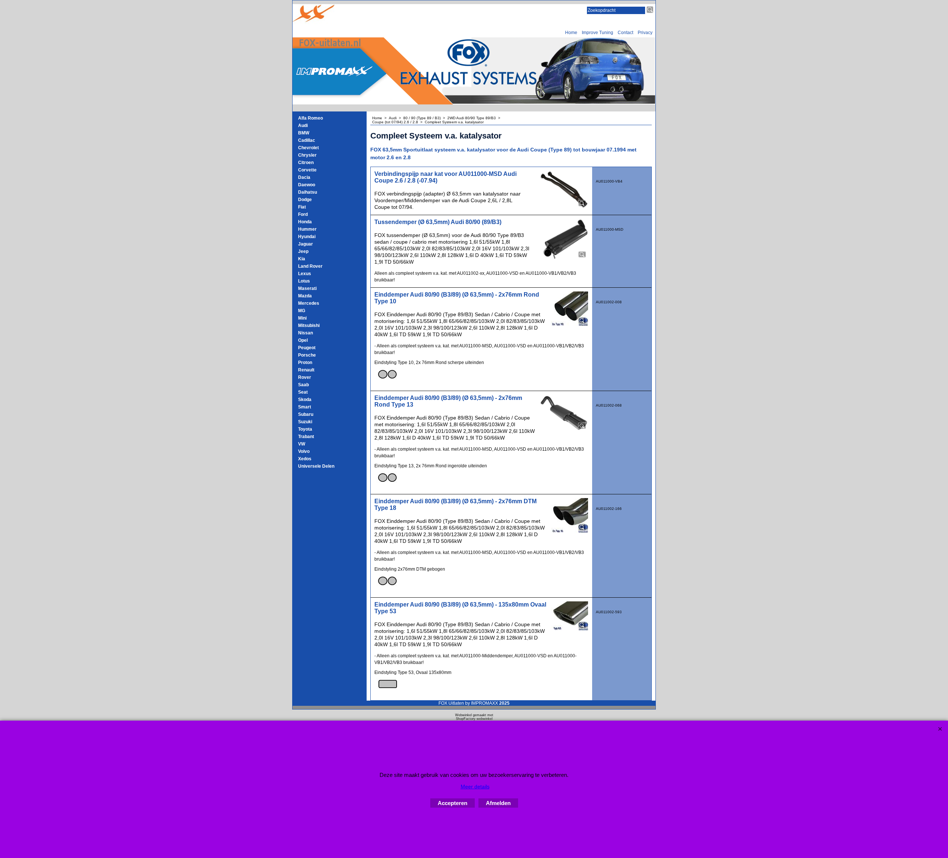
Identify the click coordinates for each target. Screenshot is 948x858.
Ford (303, 214)
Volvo (304, 451)
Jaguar (305, 244)
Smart (304, 407)
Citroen (306, 162)
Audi (303, 125)
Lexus (304, 273)
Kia (301, 258)
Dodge (305, 199)
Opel (303, 340)
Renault (306, 370)
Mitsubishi (309, 325)
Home (571, 32)
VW (301, 444)
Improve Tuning (597, 32)
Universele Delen (316, 466)
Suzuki (305, 421)
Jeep (303, 251)
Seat (303, 392)
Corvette (307, 170)
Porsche (307, 355)
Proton (305, 362)
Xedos (304, 458)
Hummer (307, 229)
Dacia (304, 177)
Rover (304, 377)
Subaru (305, 414)
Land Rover (310, 266)
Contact (625, 32)
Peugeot (307, 347)
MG (301, 310)
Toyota (305, 429)
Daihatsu (307, 192)
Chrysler (307, 155)
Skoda (304, 399)
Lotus (304, 281)
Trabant (306, 436)
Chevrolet (308, 147)
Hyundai (307, 236)
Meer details (475, 786)
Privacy (645, 32)
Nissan (305, 332)
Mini (302, 318)
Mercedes (308, 303)
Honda (305, 221)
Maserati (307, 288)
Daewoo (306, 184)
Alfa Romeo (310, 118)
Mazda (305, 295)
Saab (303, 384)
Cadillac (306, 140)
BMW (303, 133)
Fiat (302, 207)
